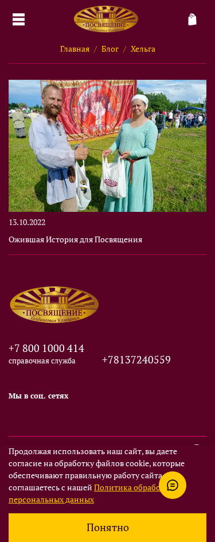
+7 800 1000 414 (46, 348)
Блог (110, 48)
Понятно (108, 527)
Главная (74, 48)
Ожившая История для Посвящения (75, 239)
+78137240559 (136, 359)
